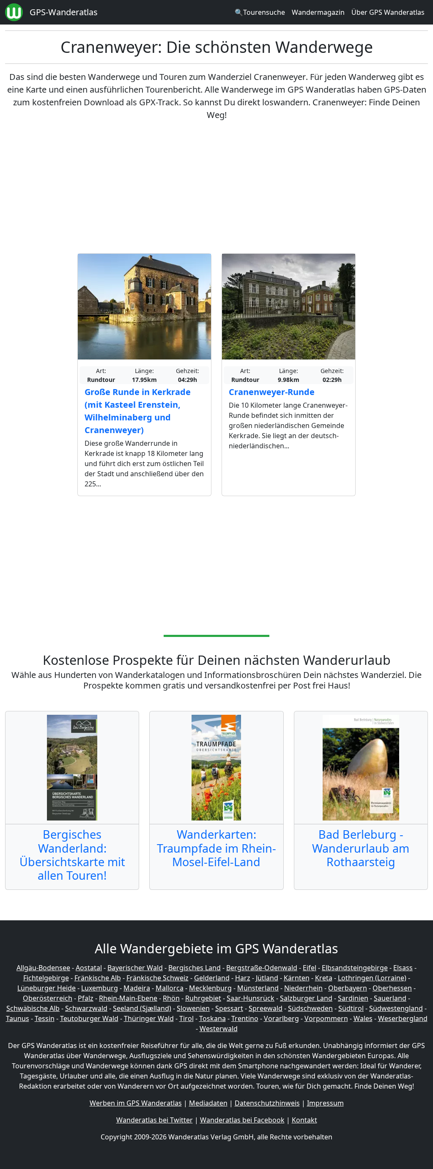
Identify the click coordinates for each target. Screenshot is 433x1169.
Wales (363, 1018)
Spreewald (265, 1008)
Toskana (212, 1018)
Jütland (267, 977)
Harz (242, 977)
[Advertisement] (216, 187)
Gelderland (212, 977)
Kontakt (304, 1120)
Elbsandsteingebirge (355, 967)
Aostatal (89, 967)
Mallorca (170, 988)
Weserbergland (403, 1018)
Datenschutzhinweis (267, 1103)
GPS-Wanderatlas (64, 12)
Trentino (244, 1018)
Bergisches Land (194, 967)
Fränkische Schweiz (157, 977)
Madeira (136, 988)
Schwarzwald (86, 1008)
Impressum (325, 1103)
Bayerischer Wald (135, 967)
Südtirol (351, 1008)
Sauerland (390, 998)
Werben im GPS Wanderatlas (136, 1103)
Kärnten (297, 977)
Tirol (186, 1018)
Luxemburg (99, 988)
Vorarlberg (281, 1018)
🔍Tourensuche (260, 12)
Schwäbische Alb (33, 1008)
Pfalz (85, 998)
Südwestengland (396, 1008)
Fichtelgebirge (46, 977)
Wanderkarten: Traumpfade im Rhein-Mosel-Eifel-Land (216, 848)
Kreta (323, 977)
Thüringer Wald (149, 1018)
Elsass (403, 967)
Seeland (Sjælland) (142, 1008)
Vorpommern (326, 1018)
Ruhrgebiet (203, 998)
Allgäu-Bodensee (43, 967)
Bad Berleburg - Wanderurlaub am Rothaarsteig (360, 848)
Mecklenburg (210, 988)
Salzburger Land (306, 998)
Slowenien (193, 1008)
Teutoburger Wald (89, 1018)
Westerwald (219, 1028)
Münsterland (258, 988)
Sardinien (353, 998)
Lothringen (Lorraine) (372, 977)
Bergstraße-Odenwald (261, 967)
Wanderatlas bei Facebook (242, 1120)
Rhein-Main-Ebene (128, 998)
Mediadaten (208, 1103)
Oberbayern (347, 988)
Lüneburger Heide (46, 988)
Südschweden (310, 1008)
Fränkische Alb (97, 977)
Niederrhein (303, 988)
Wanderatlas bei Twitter (154, 1120)
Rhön (171, 998)
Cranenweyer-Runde (272, 392)
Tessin (45, 1018)
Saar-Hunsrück (250, 998)
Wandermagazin (318, 12)
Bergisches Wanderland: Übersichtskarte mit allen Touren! (72, 854)
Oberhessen (392, 988)
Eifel (309, 967)
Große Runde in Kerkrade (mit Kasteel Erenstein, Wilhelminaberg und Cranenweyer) (138, 411)
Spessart (229, 1008)
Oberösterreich (47, 998)
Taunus (17, 1018)
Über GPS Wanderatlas (388, 12)
